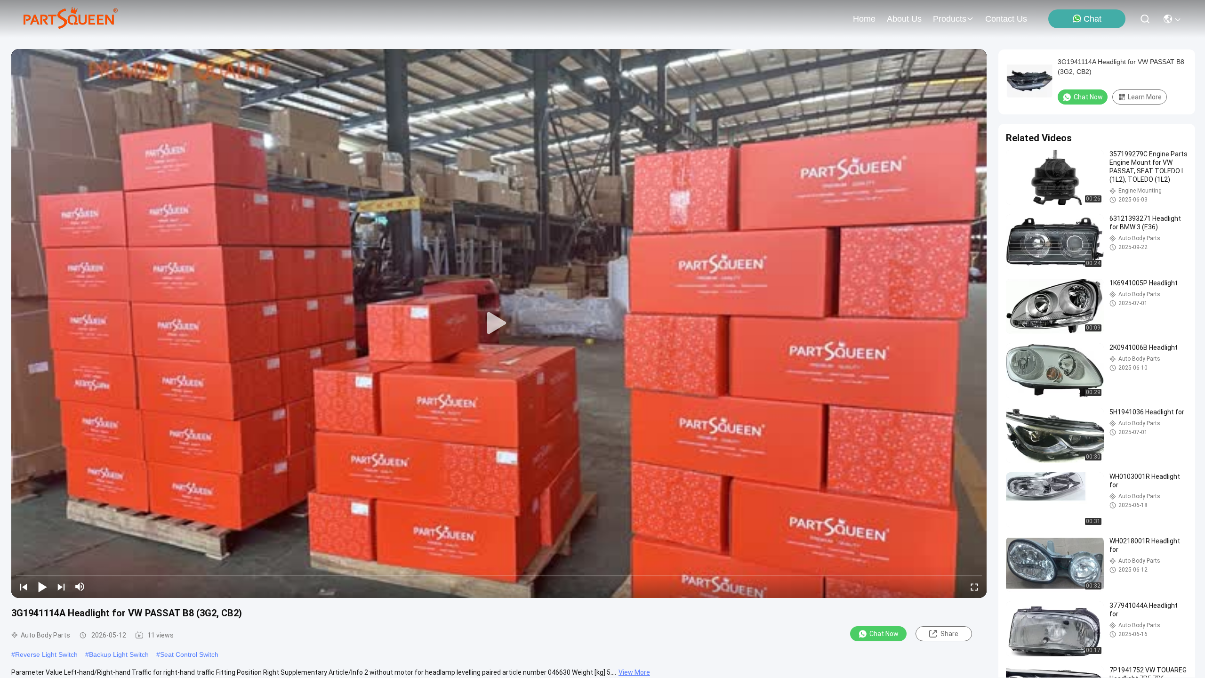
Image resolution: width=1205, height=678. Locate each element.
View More (634, 672)
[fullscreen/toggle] (974, 587)
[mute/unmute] (80, 587)
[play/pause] (42, 587)
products (949, 19)
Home (864, 19)
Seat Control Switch (189, 654)
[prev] (23, 587)
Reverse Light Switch (46, 654)
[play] (499, 323)
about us (904, 19)
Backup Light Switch (119, 654)
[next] (61, 587)
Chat (1092, 19)
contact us (1006, 19)
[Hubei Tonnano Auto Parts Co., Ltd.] (71, 19)
